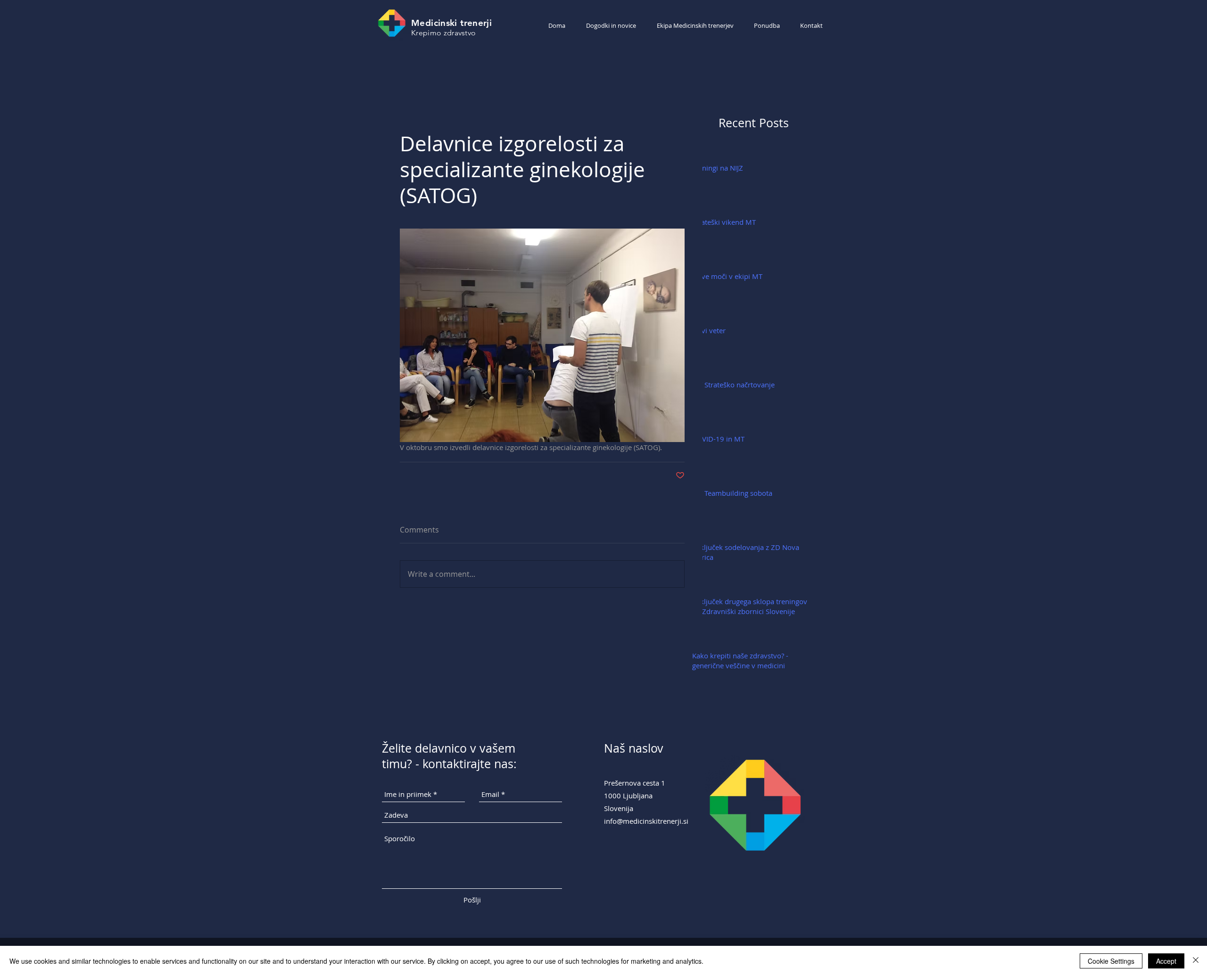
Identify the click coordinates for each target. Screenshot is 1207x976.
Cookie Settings (1111, 961)
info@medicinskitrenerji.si (646, 821)
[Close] (1195, 960)
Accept (1166, 961)
